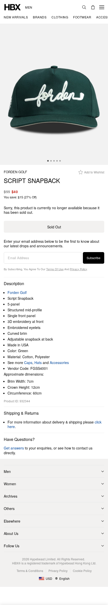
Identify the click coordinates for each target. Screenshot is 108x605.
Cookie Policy (82, 570)
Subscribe (93, 258)
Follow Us (11, 545)
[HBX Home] (12, 6)
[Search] (84, 7)
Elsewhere (12, 521)
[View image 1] (54, 94)
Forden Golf (15, 172)
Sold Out (54, 226)
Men (28, 7)
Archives (10, 496)
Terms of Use (55, 269)
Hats (38, 362)
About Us (11, 533)
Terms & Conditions (30, 570)
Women (10, 483)
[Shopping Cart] (92, 7)
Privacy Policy (78, 269)
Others (9, 508)
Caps (28, 362)
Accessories (59, 362)
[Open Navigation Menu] (101, 7)
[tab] (48, 161)
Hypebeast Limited (43, 559)
